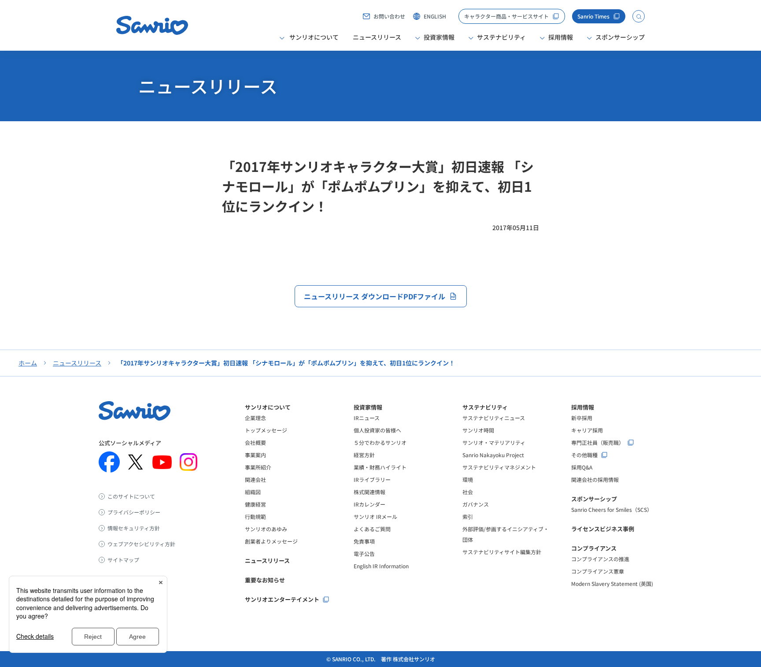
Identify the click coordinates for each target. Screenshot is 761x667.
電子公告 (364, 553)
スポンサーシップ (594, 499)
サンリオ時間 (478, 430)
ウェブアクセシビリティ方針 (141, 544)
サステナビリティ (485, 407)
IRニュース (367, 417)
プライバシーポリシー (133, 512)
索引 (467, 516)
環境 (467, 479)
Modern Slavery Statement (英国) (612, 583)
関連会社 (255, 479)
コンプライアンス (594, 548)
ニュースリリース (377, 37)
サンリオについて (268, 407)
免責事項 (364, 541)
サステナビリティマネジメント (499, 467)
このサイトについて (131, 496)
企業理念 (255, 417)
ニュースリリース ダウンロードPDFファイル (374, 296)
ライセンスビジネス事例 (602, 529)
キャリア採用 (587, 430)
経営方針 (364, 454)
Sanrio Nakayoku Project (493, 454)
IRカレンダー (369, 504)
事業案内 (255, 454)
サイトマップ (123, 559)
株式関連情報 (369, 492)
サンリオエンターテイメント (282, 599)
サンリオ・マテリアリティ (493, 442)
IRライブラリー (372, 479)
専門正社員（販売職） (597, 442)
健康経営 (255, 504)
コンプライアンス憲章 (597, 571)
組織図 (253, 492)
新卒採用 (581, 417)
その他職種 (584, 454)
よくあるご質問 (372, 529)
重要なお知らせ (265, 580)
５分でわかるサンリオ (380, 442)
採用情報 (582, 407)
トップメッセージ (266, 430)
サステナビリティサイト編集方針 (501, 551)
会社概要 (255, 442)
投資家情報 (368, 407)
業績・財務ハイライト (380, 467)
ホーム (27, 362)
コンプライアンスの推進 (600, 559)
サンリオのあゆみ (266, 529)
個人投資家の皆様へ (377, 430)
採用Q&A (581, 467)
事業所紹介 (258, 467)
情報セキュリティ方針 (133, 528)
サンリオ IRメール (375, 516)
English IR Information (381, 566)
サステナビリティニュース (493, 417)
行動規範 (255, 516)
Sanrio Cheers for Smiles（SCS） (611, 509)
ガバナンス (475, 504)
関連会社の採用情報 (595, 479)
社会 (467, 492)
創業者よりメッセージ (271, 541)
